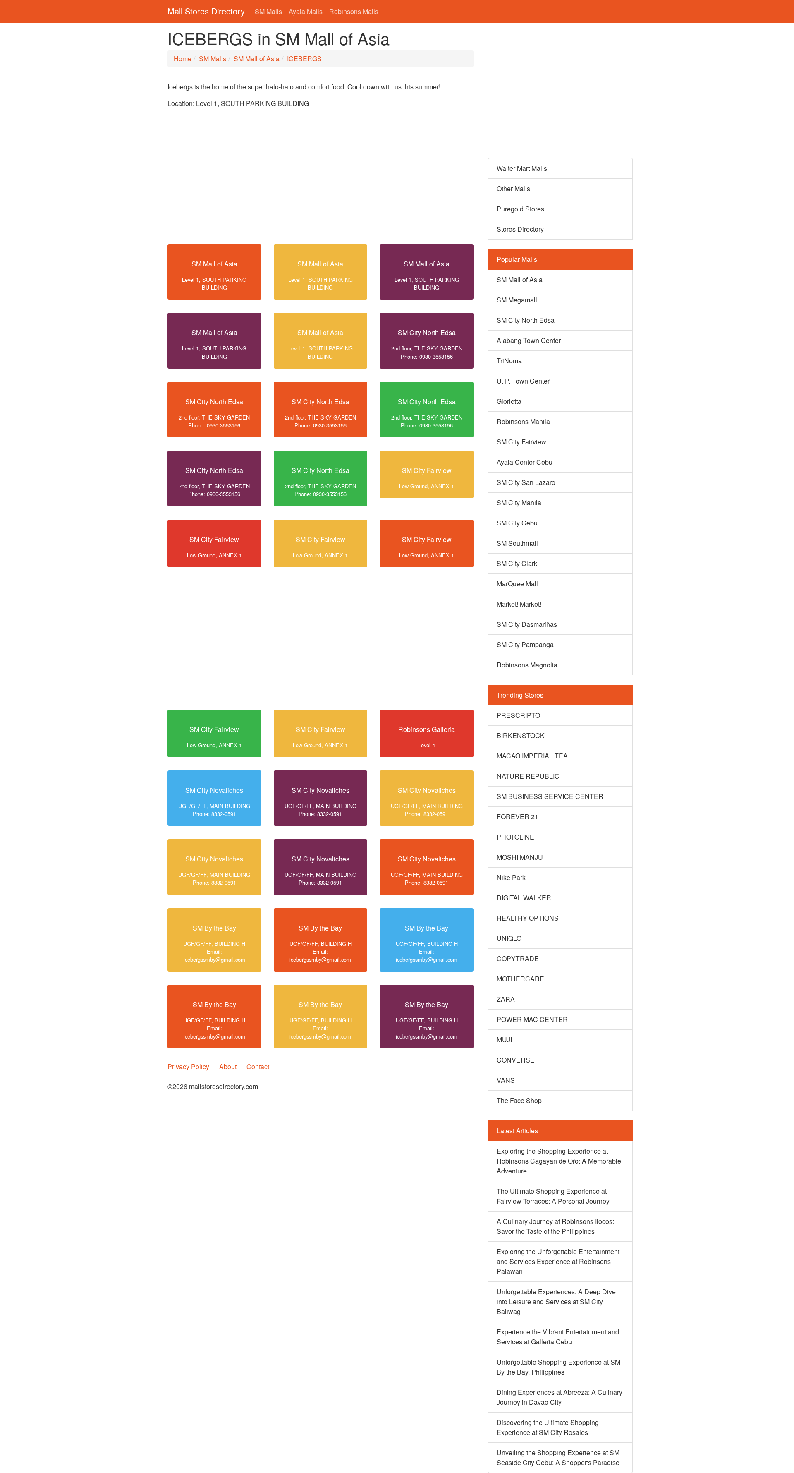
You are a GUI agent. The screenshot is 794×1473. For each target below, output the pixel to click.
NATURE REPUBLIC (528, 776)
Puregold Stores (520, 209)
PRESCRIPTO (518, 715)
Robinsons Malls (353, 11)
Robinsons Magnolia (527, 664)
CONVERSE (516, 1060)
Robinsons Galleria (426, 729)
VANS (506, 1080)
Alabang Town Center (529, 340)
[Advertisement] (320, 180)
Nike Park (511, 877)
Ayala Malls (306, 11)
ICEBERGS (304, 58)
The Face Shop (519, 1100)
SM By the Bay (214, 928)
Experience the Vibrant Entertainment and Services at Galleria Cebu (558, 1336)
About (228, 1066)
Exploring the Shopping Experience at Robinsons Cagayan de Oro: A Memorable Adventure (559, 1161)
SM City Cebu (517, 523)
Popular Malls (517, 259)
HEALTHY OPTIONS (528, 918)
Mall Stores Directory (206, 11)
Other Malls (513, 188)
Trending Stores (520, 695)
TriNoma (509, 360)
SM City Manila (519, 502)
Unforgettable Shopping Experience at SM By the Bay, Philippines (558, 1367)
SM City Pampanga (525, 644)
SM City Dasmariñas (527, 624)
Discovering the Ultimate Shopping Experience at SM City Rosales (548, 1427)
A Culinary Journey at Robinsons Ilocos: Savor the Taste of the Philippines (555, 1226)
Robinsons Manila (523, 421)
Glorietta (509, 401)
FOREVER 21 (517, 816)
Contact (257, 1066)
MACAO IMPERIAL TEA (532, 755)
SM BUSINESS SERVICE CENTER (550, 796)
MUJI (504, 1039)
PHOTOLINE (515, 837)
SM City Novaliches (214, 790)
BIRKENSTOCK (521, 735)
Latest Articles (517, 1130)
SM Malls (268, 11)
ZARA (506, 999)
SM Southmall (517, 543)
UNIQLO (509, 938)
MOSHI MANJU (520, 857)
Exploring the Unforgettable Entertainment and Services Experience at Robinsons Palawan (558, 1261)
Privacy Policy (188, 1066)
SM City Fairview (427, 470)
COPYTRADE (518, 958)
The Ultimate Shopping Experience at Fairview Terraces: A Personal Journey (553, 1196)
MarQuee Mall (517, 583)
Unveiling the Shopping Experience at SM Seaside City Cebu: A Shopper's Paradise (558, 1457)
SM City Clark (517, 563)
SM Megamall (517, 300)
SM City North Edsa (427, 332)
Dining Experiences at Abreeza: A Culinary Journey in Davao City (559, 1397)
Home (182, 58)
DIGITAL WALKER (524, 897)
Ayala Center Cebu (524, 462)
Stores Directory (520, 229)
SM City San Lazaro (526, 482)
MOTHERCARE (520, 979)
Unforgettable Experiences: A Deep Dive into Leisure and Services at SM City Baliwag (556, 1301)
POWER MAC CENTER (532, 1019)
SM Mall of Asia (257, 58)
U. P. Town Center (523, 381)
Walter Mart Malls (522, 168)
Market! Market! (519, 604)
